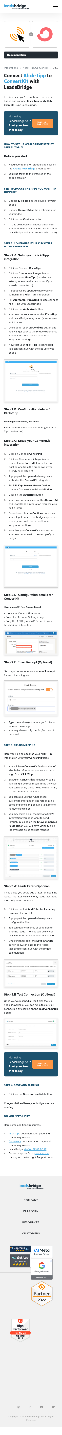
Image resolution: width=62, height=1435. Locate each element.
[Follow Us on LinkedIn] (30, 1407)
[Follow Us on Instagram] (19, 1407)
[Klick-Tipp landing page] (17, 34)
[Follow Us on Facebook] (8, 1407)
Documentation (16, 55)
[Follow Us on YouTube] (41, 1407)
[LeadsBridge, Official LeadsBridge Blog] (16, 6)
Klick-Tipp (14, 1133)
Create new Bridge (24, 168)
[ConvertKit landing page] (45, 34)
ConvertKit (15, 1141)
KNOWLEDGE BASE (35, 1149)
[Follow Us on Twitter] (53, 1407)
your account (41, 1153)
